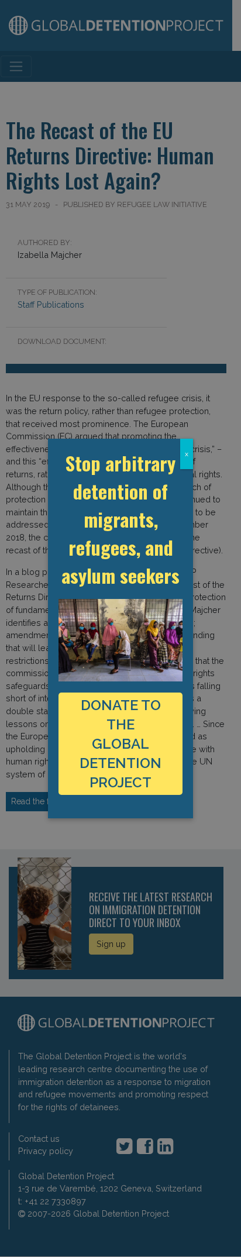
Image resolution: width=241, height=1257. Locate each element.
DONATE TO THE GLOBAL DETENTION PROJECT (120, 744)
